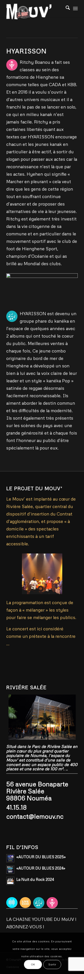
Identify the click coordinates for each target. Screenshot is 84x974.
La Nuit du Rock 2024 (35, 879)
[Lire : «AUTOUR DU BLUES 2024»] (10, 869)
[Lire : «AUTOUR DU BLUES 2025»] (10, 858)
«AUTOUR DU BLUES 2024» (40, 868)
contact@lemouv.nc (34, 816)
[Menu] (75, 7)
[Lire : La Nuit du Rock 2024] (10, 881)
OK (33, 964)
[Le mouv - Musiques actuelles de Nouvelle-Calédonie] (34, 11)
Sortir (52, 964)
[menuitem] (75, 7)
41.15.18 (16, 807)
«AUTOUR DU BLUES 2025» (41, 856)
